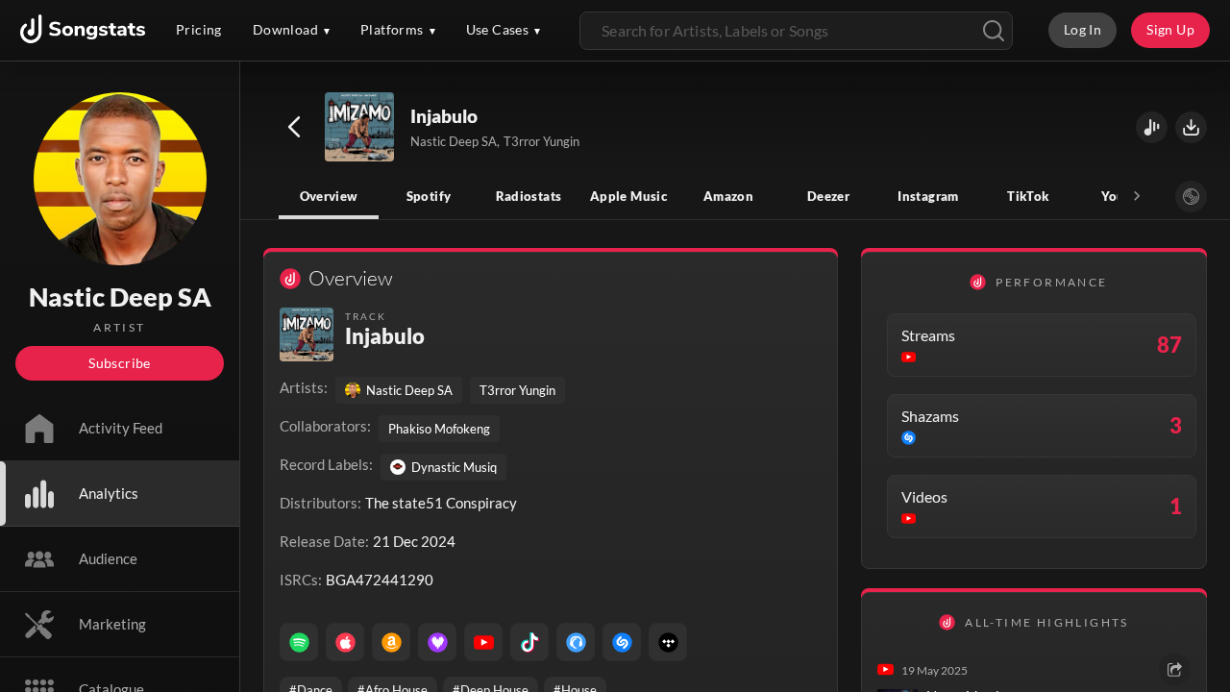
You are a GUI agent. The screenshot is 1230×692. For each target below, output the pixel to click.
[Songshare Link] (1152, 127)
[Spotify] (299, 642)
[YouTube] (483, 642)
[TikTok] (529, 642)
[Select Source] (1191, 196)
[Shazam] (622, 642)
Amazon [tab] (728, 196)
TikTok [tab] (1027, 196)
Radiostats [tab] (529, 196)
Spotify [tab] (429, 196)
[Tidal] (668, 642)
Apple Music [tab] (628, 196)
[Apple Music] (345, 642)
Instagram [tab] (928, 196)
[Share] (1175, 669)
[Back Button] (294, 127)
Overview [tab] (329, 196)
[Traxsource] (575, 642)
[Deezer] (437, 642)
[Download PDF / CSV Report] (1191, 127)
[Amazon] (391, 642)
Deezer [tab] (828, 196)
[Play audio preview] (360, 128)
